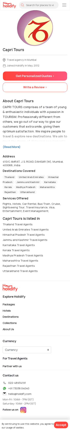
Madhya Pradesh (25, 187)
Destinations (11, 316)
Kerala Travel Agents (16, 250)
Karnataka (50, 182)
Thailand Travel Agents (18, 224)
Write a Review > (35, 87)
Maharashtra (47, 187)
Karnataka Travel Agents (19, 245)
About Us (8, 329)
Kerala (8, 187)
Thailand (9, 177)
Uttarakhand (27, 192)
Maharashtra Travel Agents (20, 260)
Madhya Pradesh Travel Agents (23, 255)
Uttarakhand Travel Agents (20, 271)
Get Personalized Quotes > (35, 76)
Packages (9, 304)
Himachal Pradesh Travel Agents (24, 234)
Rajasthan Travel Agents (19, 265)
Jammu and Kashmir (28, 182)
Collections (10, 323)
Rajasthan (10, 192)
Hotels (7, 310)
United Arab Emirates (31, 177)
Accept (61, 425)
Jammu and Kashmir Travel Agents (25, 240)
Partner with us (12, 366)
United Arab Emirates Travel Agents (26, 229)
